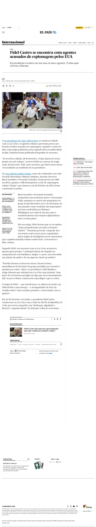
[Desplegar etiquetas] (61, 344)
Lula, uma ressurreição (84, 167)
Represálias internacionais (49, 344)
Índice (73, 520)
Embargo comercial (28, 344)
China (88, 42)
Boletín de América (10, 463)
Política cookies (27, 520)
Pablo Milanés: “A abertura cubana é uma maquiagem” (8, 200)
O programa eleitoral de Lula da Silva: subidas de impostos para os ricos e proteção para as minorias (83, 173)
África (70, 42)
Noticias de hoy (5, 523)
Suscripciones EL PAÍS (51, 520)
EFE (3, 79)
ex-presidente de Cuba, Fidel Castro (21, 140)
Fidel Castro (13, 344)
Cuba (11, 49)
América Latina (63, 42)
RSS (70, 520)
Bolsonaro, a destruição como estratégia (83, 163)
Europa (75, 42)
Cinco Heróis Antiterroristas (18, 173)
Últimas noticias (79, 158)
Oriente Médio (82, 42)
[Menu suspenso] (3, 32)
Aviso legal (20, 520)
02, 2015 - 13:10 (11, 81)
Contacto (4, 520)
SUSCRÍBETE (79, 27)
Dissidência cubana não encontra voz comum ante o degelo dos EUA (7, 220)
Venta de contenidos (12, 520)
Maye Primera (27, 333)
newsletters (7, 459)
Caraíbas (37, 344)
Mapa (43, 520)
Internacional (13, 42)
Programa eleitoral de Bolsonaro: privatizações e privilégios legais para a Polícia (83, 182)
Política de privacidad (36, 520)
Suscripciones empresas (63, 520)
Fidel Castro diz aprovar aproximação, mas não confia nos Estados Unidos (41, 330)
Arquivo (37, 459)
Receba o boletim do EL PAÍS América (23, 319)
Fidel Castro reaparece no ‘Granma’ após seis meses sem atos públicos (7, 209)
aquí (51, 353)
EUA (93, 42)
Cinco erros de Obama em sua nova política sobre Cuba (7, 231)
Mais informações (15, 353)
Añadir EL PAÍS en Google (54, 85)
